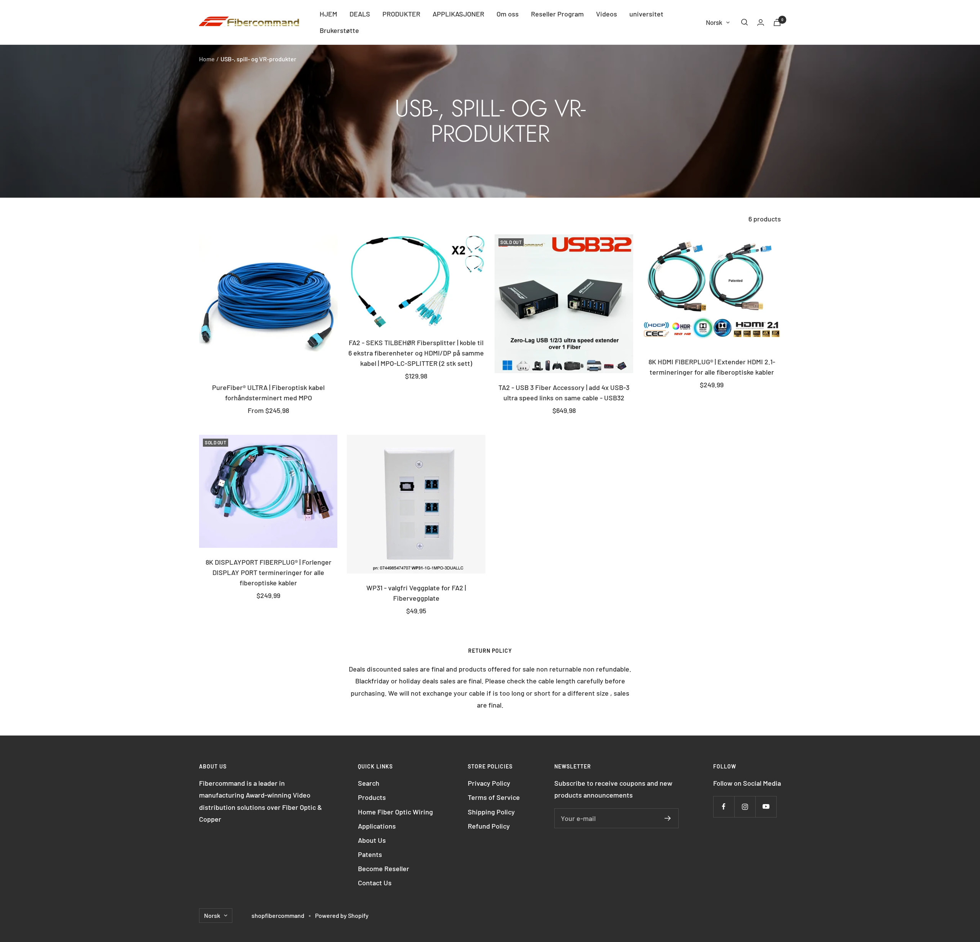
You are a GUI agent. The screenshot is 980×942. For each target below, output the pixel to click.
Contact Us (375, 882)
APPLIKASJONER (458, 14)
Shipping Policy (491, 812)
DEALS (360, 14)
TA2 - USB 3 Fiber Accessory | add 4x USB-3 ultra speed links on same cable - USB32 (563, 392)
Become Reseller (383, 868)
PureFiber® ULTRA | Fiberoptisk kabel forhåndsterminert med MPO (268, 392)
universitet (646, 14)
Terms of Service (494, 797)
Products (372, 797)
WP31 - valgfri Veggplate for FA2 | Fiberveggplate (416, 592)
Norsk (714, 22)
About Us (372, 840)
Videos (606, 14)
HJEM (328, 14)
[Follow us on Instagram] (744, 806)
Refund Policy (489, 826)
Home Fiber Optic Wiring (395, 812)
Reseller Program (557, 14)
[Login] (760, 22)
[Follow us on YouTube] (765, 806)
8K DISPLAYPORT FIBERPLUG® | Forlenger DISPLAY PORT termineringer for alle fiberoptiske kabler (269, 572)
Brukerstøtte (339, 30)
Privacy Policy (489, 783)
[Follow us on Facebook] (723, 806)
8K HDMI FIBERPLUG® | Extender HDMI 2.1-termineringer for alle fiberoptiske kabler (711, 366)
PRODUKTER (401, 14)
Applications (377, 826)
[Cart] (777, 22)
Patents (370, 854)
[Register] (668, 818)
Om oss (508, 14)
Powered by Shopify (342, 915)
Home (207, 58)
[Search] (744, 22)
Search (368, 783)
